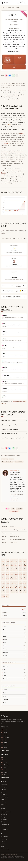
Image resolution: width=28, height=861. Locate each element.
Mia (3, 740)
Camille (3, 173)
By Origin (3, 817)
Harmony (7, 143)
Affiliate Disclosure (5, 849)
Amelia (4, 735)
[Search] (17, 2)
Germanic (4, 797)
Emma (4, 732)
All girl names (5, 750)
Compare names (5, 824)
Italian (3, 802)
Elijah (4, 774)
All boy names (5, 777)
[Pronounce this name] (18, 15)
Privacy (3, 844)
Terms (2, 846)
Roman (23, 83)
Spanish (4, 794)
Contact (3, 841)
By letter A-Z (4, 814)
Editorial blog (4, 829)
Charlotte (5, 737)
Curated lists (4, 827)
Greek (3, 792)
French (3, 799)
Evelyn (4, 747)
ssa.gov (21, 133)
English (4, 784)
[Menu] (25, 2)
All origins (4, 804)
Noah (4, 759)
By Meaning (4, 819)
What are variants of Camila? (9, 433)
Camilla (13, 85)
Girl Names (8, 7)
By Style (3, 822)
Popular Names (18, 461)
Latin (13, 7)
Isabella (4, 745)
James (4, 767)
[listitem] (6, 75)
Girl (8, 508)
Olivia (4, 730)
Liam (3, 757)
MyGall (2, 7)
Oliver (4, 762)
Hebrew (4, 787)
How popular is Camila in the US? (10, 429)
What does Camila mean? (8, 420)
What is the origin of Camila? (9, 425)
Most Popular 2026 (5, 812)
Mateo (4, 772)
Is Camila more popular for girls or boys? (12, 438)
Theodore (5, 764)
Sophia (4, 742)
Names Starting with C (7, 461)
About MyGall (4, 836)
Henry (4, 769)
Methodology (4, 839)
